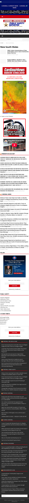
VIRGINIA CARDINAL (8, 393)
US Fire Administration (5, 310)
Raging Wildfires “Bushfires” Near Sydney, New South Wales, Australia (17, 60)
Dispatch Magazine (5, 297)
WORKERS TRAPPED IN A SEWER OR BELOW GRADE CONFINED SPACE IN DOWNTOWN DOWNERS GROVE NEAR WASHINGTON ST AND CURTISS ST (13, 183)
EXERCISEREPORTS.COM (9, 470)
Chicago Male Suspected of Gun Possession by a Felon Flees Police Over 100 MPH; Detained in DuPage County (14, 236)
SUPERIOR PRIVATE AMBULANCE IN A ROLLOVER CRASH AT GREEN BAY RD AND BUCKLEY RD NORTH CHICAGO (13, 159)
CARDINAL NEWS (6, 194)
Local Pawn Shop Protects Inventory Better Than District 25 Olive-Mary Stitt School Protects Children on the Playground (14, 224)
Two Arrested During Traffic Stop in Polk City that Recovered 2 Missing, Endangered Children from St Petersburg (12, 434)
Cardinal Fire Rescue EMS (10, 341)
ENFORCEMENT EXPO (5, 301)
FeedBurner (17, 289)
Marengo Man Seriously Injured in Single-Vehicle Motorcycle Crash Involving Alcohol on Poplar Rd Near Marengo (13, 230)
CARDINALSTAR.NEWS (8, 443)
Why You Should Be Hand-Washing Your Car (11, 437)
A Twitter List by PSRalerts (6, 116)
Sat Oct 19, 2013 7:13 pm (13, 54)
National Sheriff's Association (7, 305)
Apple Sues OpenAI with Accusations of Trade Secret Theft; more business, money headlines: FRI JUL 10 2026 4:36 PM (13, 409)
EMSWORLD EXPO (4, 299)
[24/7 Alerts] (3, 52)
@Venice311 (3, 324)
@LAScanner (3, 322)
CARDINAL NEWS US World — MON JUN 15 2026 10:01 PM (13, 416)
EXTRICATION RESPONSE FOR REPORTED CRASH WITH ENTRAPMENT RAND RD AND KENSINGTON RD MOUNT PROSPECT (14, 170)
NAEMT (2, 304)
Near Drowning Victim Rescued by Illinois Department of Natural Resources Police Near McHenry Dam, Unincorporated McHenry (13, 365)
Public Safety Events (5, 309)
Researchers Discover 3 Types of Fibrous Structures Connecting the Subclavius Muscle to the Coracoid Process (13, 490)
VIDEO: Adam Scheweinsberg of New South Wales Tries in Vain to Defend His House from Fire (18, 52)
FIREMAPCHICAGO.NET (8, 154)
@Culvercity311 (4, 320)
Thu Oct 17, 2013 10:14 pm (14, 62)
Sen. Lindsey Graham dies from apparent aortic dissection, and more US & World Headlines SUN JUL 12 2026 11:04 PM (13, 403)
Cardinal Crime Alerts (9, 369)
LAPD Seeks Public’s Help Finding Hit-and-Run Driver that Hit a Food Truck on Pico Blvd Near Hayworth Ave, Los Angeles (14, 465)
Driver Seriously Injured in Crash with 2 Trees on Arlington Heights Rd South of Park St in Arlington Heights (13, 205)
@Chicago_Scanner (4, 319)
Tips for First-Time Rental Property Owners (11, 440)
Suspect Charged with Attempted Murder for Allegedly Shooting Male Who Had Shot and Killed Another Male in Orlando (14, 425)
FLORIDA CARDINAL (8, 419)
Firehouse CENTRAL (5, 302)
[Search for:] (15, 39)
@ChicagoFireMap (4, 317)
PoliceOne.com (4, 307)
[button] (2, 17)
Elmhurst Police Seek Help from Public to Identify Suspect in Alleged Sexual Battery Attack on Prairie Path (14, 199)
